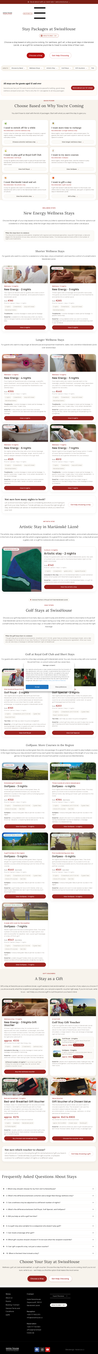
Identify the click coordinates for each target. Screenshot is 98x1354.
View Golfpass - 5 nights (25, 896)
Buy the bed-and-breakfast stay (25, 1138)
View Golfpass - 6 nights (73, 896)
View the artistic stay (24, 196)
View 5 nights (73, 418)
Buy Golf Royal (78, 1045)
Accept (37, 687)
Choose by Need (17, 68)
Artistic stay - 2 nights (60, 553)
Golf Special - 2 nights (66, 692)
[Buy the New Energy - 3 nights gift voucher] (25, 1007)
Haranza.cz (79, 1349)
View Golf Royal (24, 169)
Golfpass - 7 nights (15, 926)
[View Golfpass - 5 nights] (25, 841)
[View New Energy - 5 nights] (73, 363)
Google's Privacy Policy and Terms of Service (52, 680)
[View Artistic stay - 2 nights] (21, 569)
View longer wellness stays (72, 142)
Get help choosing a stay (81, 505)
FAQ (92, 68)
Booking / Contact (12, 1305)
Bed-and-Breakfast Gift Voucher (24, 1101)
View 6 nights (25, 488)
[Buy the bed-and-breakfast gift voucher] (25, 1086)
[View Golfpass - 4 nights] (73, 771)
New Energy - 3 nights (65, 289)
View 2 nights (25, 327)
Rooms (8, 1301)
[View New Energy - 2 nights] (25, 274)
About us (9, 1298)
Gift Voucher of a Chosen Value (71, 1101)
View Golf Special (73, 733)
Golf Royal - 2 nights (16, 692)
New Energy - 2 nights (17, 289)
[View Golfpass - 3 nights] (25, 771)
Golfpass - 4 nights (63, 786)
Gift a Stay (72, 196)
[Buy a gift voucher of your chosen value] (73, 1086)
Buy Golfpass (78, 1057)
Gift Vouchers (80, 68)
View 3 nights (73, 327)
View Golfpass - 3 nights (25, 826)
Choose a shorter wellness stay (24, 142)
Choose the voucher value (73, 1138)
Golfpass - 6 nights (63, 856)
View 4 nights (25, 418)
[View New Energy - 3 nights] (73, 274)
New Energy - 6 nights (17, 448)
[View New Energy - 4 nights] (25, 363)
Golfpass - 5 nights (15, 856)
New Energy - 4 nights (17, 378)
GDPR (8, 1315)
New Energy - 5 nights (65, 378)
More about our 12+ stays (83, 88)
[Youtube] (47, 1349)
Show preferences (61, 687)
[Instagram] (42, 1349)
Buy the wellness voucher (25, 1072)
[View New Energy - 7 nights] (73, 433)
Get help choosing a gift (81, 1154)
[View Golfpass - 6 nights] (73, 841)
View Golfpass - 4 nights (73, 826)
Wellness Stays (34, 68)
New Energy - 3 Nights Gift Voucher (20, 1024)
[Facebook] (37, 1349)
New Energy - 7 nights (65, 448)
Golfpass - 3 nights (15, 786)
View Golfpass (72, 169)
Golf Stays (65, 68)
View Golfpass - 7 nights (25, 965)
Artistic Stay (51, 68)
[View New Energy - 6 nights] (25, 433)
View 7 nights (73, 488)
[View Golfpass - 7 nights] (25, 911)
